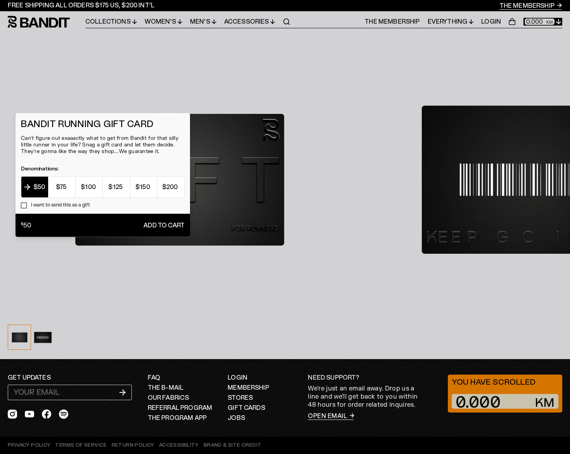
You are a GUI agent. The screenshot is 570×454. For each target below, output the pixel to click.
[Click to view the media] (42, 337)
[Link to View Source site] (232, 445)
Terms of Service (81, 445)
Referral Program (180, 408)
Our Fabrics (168, 398)
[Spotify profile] (63, 414)
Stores (240, 398)
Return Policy (133, 445)
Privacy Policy (29, 445)
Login (491, 22)
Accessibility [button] (179, 445)
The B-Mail (166, 388)
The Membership (527, 6)
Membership (248, 388)
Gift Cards (246, 408)
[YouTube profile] (29, 414)
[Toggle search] (286, 22)
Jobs (236, 418)
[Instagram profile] (12, 414)
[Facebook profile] (46, 414)
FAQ (154, 378)
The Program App (177, 418)
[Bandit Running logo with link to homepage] (46, 22)
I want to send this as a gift (60, 205)
